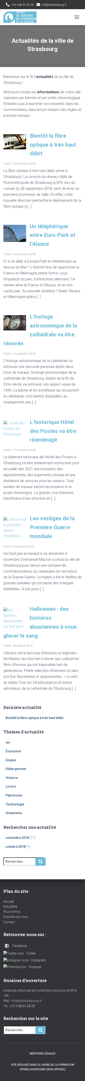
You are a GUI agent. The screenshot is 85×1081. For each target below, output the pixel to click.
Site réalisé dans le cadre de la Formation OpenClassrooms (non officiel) (42, 1067)
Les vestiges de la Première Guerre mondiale (52, 527)
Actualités (10, 906)
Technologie (15, 804)
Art (8, 742)
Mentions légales (43, 1053)
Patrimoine (14, 795)
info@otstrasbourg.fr (54, 4)
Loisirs (11, 786)
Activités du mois (15, 917)
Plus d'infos (11, 912)
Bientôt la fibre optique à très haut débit (53, 145)
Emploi (11, 760)
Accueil (8, 901)
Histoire (12, 778)
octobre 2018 (15, 846)
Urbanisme (14, 813)
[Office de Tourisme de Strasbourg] (21, 17)
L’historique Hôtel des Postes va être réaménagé (53, 431)
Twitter (76, 5)
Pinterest (35, 967)
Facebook (71, 5)
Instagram (38, 960)
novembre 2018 (17, 838)
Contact (9, 922)
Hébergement (16, 769)
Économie (13, 751)
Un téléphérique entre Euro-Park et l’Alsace (52, 235)
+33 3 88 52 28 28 (22, 4)
